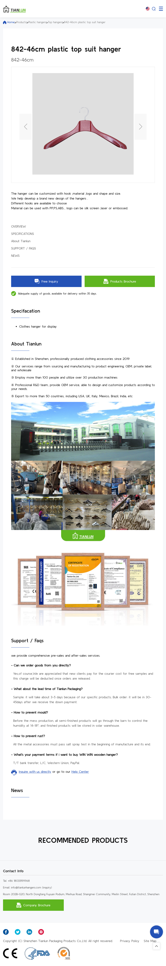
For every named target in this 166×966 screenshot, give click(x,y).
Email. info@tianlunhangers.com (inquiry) (27, 887)
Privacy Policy (129, 941)
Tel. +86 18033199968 (16, 880)
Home (11, 22)
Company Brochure (36, 905)
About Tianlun (20, 241)
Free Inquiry (50, 281)
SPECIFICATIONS (22, 233)
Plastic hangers (37, 22)
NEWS (15, 255)
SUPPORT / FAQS (23, 248)
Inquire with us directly (35, 771)
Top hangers (55, 22)
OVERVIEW (18, 226)
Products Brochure (123, 281)
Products (21, 22)
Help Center (80, 771)
